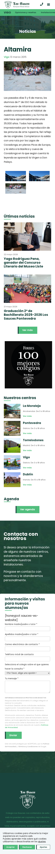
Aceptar (10, 847)
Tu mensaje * (11, 678)
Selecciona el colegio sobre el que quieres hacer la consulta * (27, 666)
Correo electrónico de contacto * (22, 644)
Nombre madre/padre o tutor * (21, 624)
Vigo (7, 12)
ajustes (42, 841)
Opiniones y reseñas (25, 12)
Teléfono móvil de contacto (19, 654)
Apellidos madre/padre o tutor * (21, 634)
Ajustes (43, 847)
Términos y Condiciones (28, 746)
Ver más (27, 330)
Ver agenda (27, 509)
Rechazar (27, 847)
